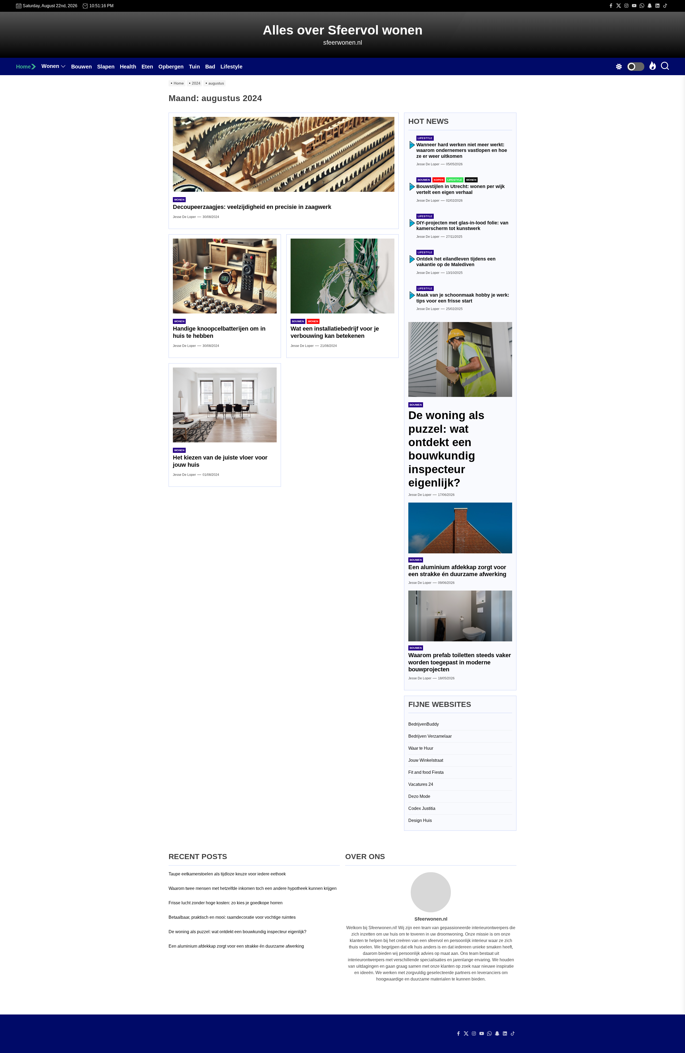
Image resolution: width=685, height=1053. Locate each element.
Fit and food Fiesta (426, 772)
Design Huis (420, 820)
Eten (147, 67)
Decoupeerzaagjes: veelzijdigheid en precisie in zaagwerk (252, 207)
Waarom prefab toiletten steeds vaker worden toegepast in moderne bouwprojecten (459, 662)
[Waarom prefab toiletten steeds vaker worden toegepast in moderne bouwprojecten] (460, 616)
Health (128, 67)
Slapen (106, 67)
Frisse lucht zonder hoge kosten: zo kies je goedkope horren (226, 903)
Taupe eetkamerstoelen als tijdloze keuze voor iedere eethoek (227, 874)
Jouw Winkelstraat (425, 760)
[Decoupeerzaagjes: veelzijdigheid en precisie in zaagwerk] (283, 154)
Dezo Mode (419, 796)
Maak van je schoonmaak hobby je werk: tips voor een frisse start (462, 298)
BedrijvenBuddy (423, 724)
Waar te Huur (420, 748)
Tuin (194, 67)
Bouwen (81, 67)
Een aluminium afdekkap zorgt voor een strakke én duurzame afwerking (457, 570)
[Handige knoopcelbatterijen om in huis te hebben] (225, 276)
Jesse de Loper (184, 217)
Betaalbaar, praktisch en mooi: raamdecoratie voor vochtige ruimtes (232, 917)
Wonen (50, 66)
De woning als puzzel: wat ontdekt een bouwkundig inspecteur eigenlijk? (237, 931)
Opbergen (171, 67)
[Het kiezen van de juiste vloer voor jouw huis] (225, 404)
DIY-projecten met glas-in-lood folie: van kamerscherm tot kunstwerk (462, 225)
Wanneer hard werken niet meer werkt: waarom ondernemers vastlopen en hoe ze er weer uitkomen (461, 150)
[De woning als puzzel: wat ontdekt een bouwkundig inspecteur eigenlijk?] (460, 359)
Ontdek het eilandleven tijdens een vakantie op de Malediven (456, 261)
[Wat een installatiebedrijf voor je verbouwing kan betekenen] (342, 276)
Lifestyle (231, 67)
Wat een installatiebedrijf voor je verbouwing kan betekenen (335, 332)
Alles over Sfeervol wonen (343, 30)
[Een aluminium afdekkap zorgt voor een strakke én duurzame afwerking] (460, 528)
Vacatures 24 (420, 784)
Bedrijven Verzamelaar (430, 736)
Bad (210, 67)
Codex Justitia (421, 808)
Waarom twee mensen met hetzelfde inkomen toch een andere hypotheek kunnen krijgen (253, 888)
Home (23, 67)
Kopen (438, 179)
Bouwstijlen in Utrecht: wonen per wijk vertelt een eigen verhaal (460, 189)
